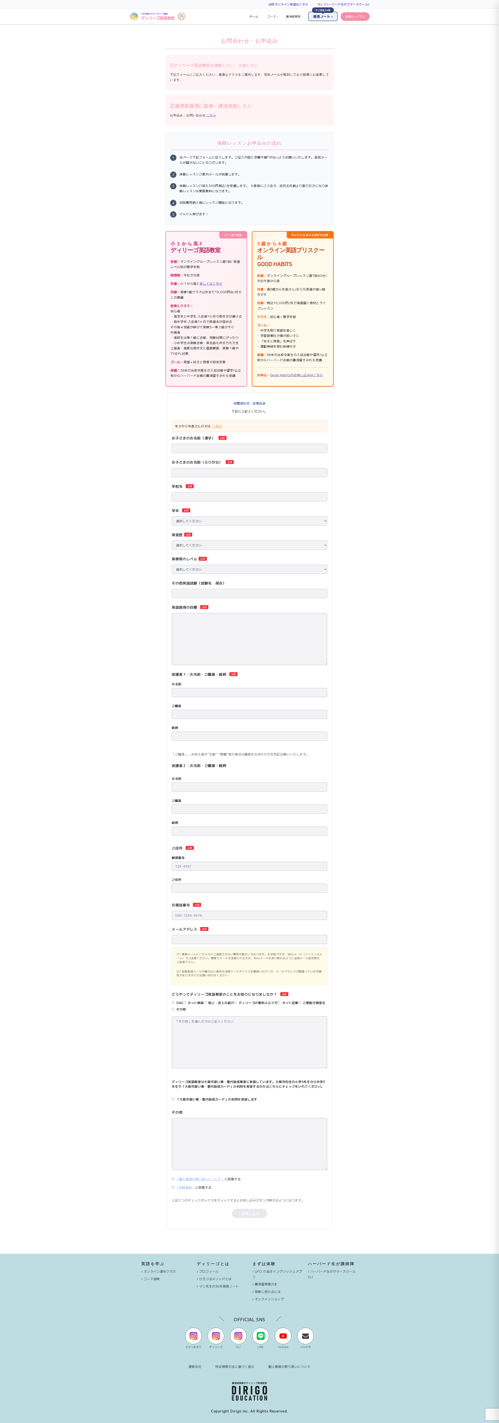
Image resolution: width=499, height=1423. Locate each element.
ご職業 (176, 705)
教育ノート (323, 15)
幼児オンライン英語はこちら (288, 4)
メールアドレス (184, 929)
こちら (211, 115)
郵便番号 (178, 857)
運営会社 (195, 1366)
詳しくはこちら (211, 283)
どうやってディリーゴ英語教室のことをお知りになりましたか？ (224, 994)
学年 (175, 510)
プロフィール (209, 1271)
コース (271, 16)
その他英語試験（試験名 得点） (199, 582)
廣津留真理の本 (266, 1284)
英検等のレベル (184, 558)
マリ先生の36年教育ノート (219, 1286)
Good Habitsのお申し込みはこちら (296, 375)
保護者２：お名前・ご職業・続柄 (199, 765)
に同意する (208, 1179)
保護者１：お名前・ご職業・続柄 (199, 674)
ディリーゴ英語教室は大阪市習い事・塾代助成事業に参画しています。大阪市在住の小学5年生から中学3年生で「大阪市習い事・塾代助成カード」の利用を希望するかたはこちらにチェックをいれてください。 (248, 1084)
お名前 (176, 684)
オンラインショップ (269, 1299)
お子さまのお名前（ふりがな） (197, 462)
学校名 (177, 486)
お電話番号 (181, 904)
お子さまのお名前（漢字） (193, 437)
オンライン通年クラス (160, 1271)
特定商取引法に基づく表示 (234, 1366)
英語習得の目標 (184, 607)
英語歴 (177, 534)
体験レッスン (355, 16)
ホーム (254, 16)
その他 (177, 1112)
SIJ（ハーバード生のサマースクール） (344, 4)
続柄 (175, 727)
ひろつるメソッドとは (215, 1278)
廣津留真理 (293, 16)
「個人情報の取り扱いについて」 (200, 1179)
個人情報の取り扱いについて (289, 1366)
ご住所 (177, 847)
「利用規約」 (185, 1187)
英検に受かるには (268, 1291)
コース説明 (152, 1278)
